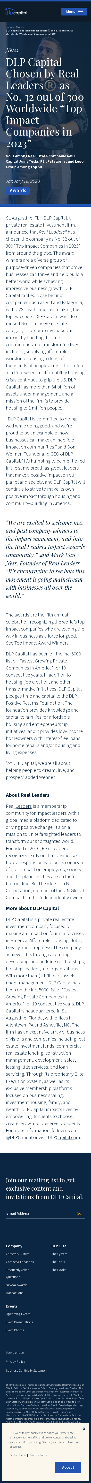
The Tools (58, 1262)
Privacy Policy (15, 1361)
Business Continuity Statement (26, 1370)
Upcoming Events (18, 1314)
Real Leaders (19, 806)
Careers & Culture (17, 1254)
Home (9, 27)
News (19, 27)
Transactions (14, 1293)
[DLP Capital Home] (16, 11)
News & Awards (16, 1285)
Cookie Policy (18, 1455)
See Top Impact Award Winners (37, 642)
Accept (68, 1467)
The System (59, 1254)
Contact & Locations (20, 1262)
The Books (58, 1270)
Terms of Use (15, 1352)
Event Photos (15, 1330)
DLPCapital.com (63, 1137)
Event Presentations (19, 1322)
